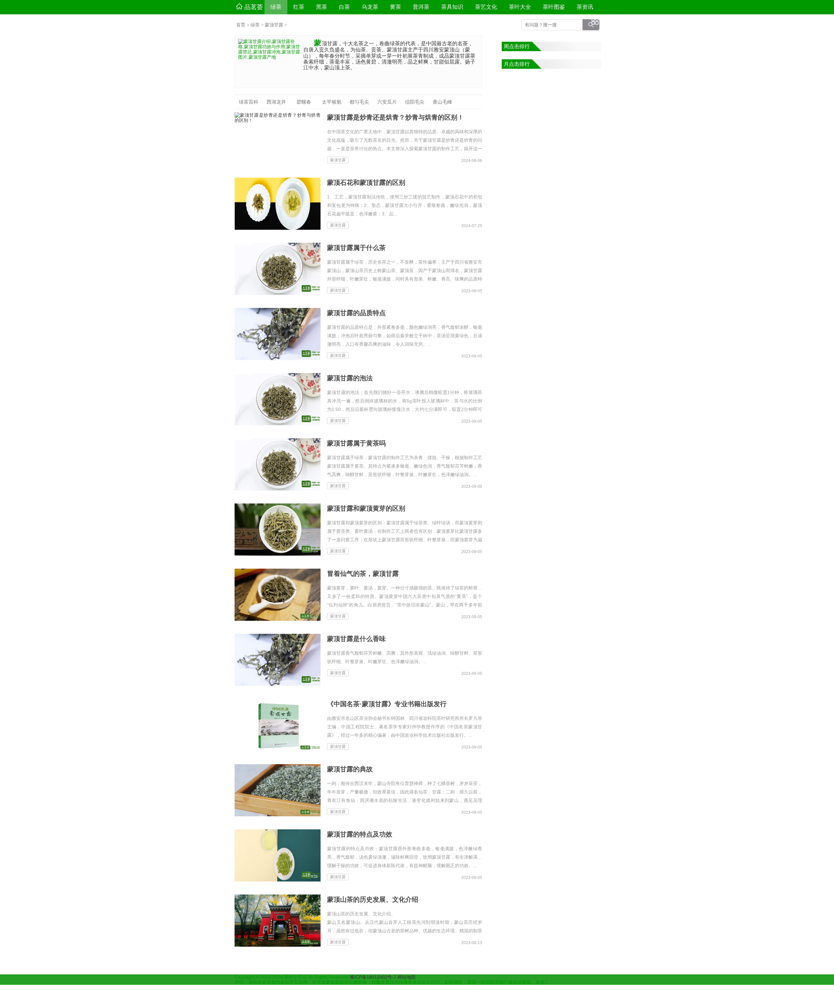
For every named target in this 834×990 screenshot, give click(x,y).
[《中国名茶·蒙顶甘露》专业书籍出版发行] (278, 725)
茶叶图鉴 (554, 7)
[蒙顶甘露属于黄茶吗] (278, 464)
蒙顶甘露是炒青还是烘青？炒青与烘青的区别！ (395, 117)
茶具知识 (452, 7)
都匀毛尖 (359, 102)
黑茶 (321, 7)
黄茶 (395, 7)
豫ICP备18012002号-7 (373, 977)
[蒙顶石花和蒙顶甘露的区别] (278, 204)
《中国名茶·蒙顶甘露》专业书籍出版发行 (387, 703)
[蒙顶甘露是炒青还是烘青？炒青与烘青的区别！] (278, 138)
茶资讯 (585, 7)
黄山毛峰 (442, 102)
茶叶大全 (520, 7)
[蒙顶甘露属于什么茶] (278, 269)
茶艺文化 (486, 7)
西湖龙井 (276, 102)
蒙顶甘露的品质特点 (356, 312)
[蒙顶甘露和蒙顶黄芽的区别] (278, 529)
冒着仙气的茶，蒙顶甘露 (363, 573)
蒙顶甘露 (274, 24)
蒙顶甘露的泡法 (350, 378)
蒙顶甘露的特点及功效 (359, 834)
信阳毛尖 (414, 102)
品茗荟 (253, 7)
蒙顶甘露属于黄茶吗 (356, 443)
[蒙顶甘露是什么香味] (278, 660)
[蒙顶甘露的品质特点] (278, 334)
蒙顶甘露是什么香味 (356, 638)
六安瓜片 (387, 102)
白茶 (344, 7)
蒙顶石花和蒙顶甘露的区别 (366, 182)
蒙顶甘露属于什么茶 (356, 247)
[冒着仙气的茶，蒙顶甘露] (278, 595)
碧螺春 (303, 102)
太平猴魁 (331, 102)
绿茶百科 (248, 102)
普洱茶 (421, 7)
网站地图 (406, 977)
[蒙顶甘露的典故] (278, 790)
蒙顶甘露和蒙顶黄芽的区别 (366, 508)
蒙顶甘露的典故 (350, 769)
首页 (240, 24)
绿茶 (275, 7)
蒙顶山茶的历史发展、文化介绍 (372, 899)
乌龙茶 (370, 7)
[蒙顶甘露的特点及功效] (278, 855)
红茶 (298, 7)
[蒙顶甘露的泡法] (278, 399)
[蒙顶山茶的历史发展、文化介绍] (278, 921)
